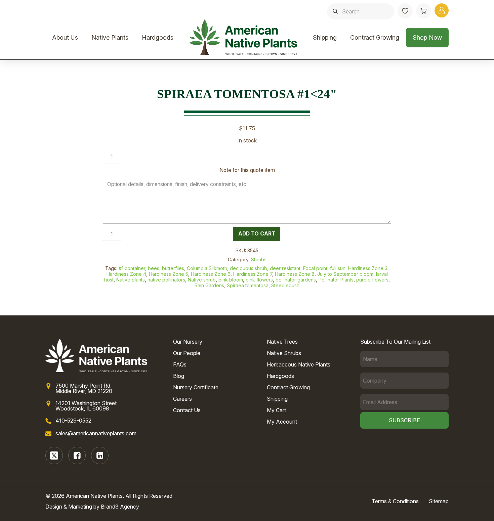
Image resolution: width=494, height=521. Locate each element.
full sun (337, 268)
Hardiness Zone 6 (211, 274)
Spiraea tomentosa (248, 285)
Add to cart (256, 233)
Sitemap (439, 501)
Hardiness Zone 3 (367, 268)
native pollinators (166, 280)
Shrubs (258, 259)
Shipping (325, 37)
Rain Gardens (209, 285)
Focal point (315, 268)
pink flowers (259, 280)
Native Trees (282, 341)
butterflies (173, 268)
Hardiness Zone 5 (168, 274)
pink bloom (230, 280)
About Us (65, 37)
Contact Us (187, 410)
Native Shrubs (284, 353)
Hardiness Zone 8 (295, 274)
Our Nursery (187, 341)
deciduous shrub (248, 268)
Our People (186, 353)
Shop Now (427, 37)
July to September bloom (345, 274)
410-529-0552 (73, 420)
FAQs (180, 364)
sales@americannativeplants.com (95, 433)
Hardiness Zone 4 (126, 274)
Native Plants (109, 37)
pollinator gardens (296, 280)
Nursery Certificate (195, 387)
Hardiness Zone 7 (252, 274)
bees (153, 268)
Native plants (130, 280)
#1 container (132, 268)
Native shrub (202, 280)
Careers (182, 398)
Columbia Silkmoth (207, 268)
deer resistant (285, 268)
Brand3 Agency (120, 506)
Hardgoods (157, 37)
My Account (282, 421)
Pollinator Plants (336, 280)
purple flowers (372, 280)
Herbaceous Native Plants (298, 364)
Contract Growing (374, 37)
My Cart (276, 410)
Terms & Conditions (395, 501)
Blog (178, 376)
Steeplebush (285, 285)
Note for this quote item (247, 170)
